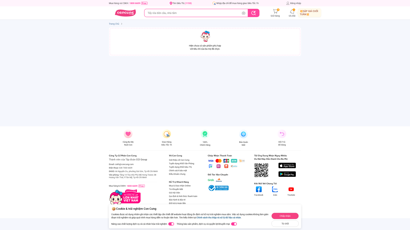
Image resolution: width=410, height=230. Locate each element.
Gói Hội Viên (174, 193)
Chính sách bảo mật (178, 170)
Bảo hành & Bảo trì (177, 200)
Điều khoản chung (177, 174)
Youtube (291, 195)
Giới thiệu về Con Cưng (179, 160)
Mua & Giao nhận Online (180, 185)
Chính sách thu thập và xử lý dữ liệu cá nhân (219, 217)
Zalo (275, 195)
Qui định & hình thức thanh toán (183, 196)
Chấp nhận (285, 216)
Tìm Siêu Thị (182, 3)
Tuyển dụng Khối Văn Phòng (181, 163)
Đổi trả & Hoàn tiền (177, 203)
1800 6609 (134, 3)
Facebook (258, 195)
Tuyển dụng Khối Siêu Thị (180, 167)
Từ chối (285, 223)
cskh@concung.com (124, 164)
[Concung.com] (125, 13)
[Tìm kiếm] (253, 13)
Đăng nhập (295, 3)
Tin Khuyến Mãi (176, 189)
